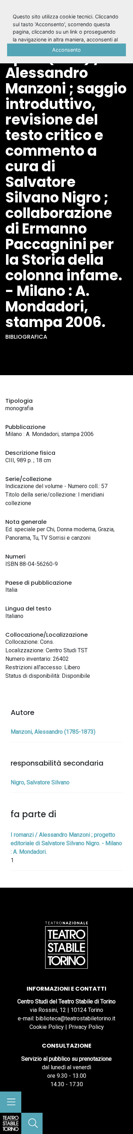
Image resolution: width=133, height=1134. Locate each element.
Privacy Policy (86, 1027)
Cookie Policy (46, 1027)
